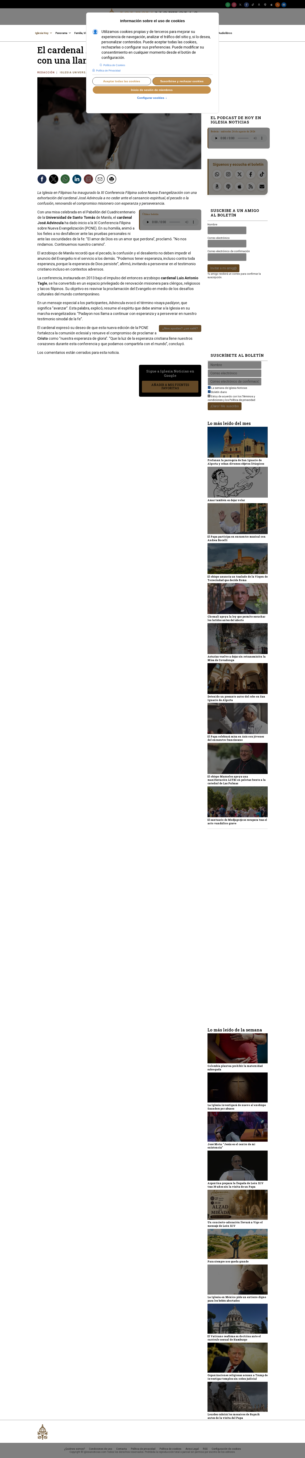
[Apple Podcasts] (271, 4)
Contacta (121, 1448)
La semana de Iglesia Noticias (229, 387)
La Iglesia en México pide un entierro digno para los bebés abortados (236, 1298)
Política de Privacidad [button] (108, 70)
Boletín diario (219, 392)
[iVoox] (265, 4)
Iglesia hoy (41, 33)
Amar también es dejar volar (226, 500)
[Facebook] (246, 4)
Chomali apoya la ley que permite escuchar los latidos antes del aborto (236, 618)
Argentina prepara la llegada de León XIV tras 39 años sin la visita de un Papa (235, 1184)
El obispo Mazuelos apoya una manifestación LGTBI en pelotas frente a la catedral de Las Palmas (236, 780)
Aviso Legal (192, 1448)
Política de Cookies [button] (114, 65)
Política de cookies (170, 1448)
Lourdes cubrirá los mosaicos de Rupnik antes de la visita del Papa (233, 1416)
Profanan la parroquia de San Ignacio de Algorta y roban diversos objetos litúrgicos (235, 461)
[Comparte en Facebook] (42, 179)
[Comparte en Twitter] (54, 179)
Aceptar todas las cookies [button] (121, 81)
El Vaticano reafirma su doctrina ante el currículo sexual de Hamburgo (234, 1338)
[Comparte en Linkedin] (77, 179)
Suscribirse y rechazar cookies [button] (182, 81)
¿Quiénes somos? (74, 1448)
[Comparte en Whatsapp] (66, 179)
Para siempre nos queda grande (228, 1261)
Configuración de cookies (226, 1448)
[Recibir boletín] (89, 179)
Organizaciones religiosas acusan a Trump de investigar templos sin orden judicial (237, 1376)
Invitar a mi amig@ (223, 268)
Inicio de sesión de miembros (152, 90)
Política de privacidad (242, 399)
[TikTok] (252, 4)
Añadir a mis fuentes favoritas (170, 386)
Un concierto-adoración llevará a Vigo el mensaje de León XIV (235, 1224)
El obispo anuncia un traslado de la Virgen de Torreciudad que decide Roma (237, 578)
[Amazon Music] (258, 4)
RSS (205, 1448)
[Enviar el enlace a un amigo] (100, 179)
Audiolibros (225, 33)
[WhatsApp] (227, 4)
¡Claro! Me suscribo (224, 406)
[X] (240, 4)
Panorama (61, 33)
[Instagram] (234, 4)
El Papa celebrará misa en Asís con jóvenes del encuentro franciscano (235, 738)
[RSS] (277, 4)
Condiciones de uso (100, 1448)
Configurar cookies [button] (152, 98)
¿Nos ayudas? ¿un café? (180, 328)
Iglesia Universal (74, 72)
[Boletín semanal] (283, 4)
